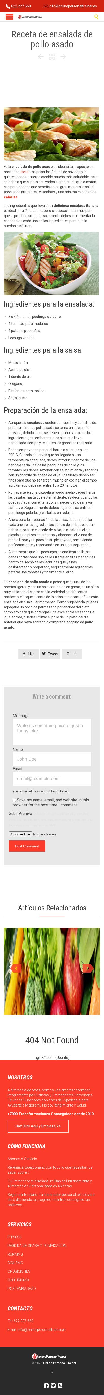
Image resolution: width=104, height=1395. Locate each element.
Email (17, 768)
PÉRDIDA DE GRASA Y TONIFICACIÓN (37, 1246)
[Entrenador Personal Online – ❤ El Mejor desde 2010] (30, 16)
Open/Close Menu (9, 16)
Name (18, 749)
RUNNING (16, 1254)
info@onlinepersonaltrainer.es (72, 6)
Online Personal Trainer (59, 1363)
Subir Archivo (51, 819)
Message (21, 715)
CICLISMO (16, 1263)
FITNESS (15, 1237)
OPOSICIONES (19, 1271)
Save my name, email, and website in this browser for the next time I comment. (51, 802)
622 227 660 (20, 6)
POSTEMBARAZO (22, 1289)
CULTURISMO (19, 1280)
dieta (24, 172)
